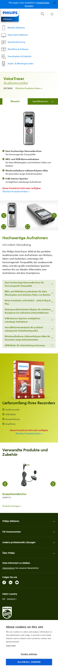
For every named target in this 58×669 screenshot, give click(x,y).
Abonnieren (8, 568)
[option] (12, 215)
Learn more (11, 645)
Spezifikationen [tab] (40, 101)
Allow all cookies (29, 662)
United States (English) (37, 4)
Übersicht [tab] (15, 101)
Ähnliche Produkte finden (28, 88)
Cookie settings (29, 654)
